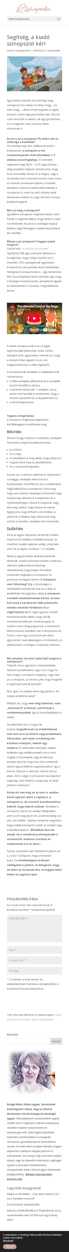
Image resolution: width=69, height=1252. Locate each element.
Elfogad (9, 1246)
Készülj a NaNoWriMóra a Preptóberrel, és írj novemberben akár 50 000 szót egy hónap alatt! (34, 1215)
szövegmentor (23, 50)
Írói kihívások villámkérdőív (23, 1204)
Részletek (8, 1240)
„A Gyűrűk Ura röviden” (35, 248)
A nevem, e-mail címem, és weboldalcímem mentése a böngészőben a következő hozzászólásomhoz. (33, 984)
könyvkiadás (54, 50)
